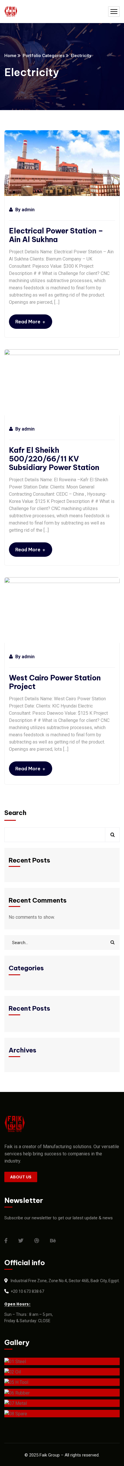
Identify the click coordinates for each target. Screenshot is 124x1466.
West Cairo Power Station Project (55, 682)
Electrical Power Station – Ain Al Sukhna (56, 235)
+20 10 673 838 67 (27, 1291)
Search (15, 813)
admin (28, 209)
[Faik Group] (10, 11)
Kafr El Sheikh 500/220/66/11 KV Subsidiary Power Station (54, 459)
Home (10, 55)
